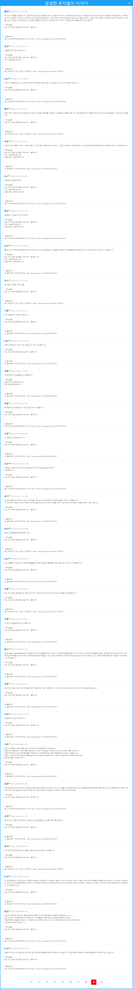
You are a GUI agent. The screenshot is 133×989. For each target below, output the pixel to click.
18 (86, 982)
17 (78, 982)
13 (47, 982)
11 (31, 982)
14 (55, 982)
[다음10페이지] (109, 982)
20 (102, 982)
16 (70, 982)
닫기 (129, 3)
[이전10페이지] (23, 982)
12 (39, 982)
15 (63, 982)
